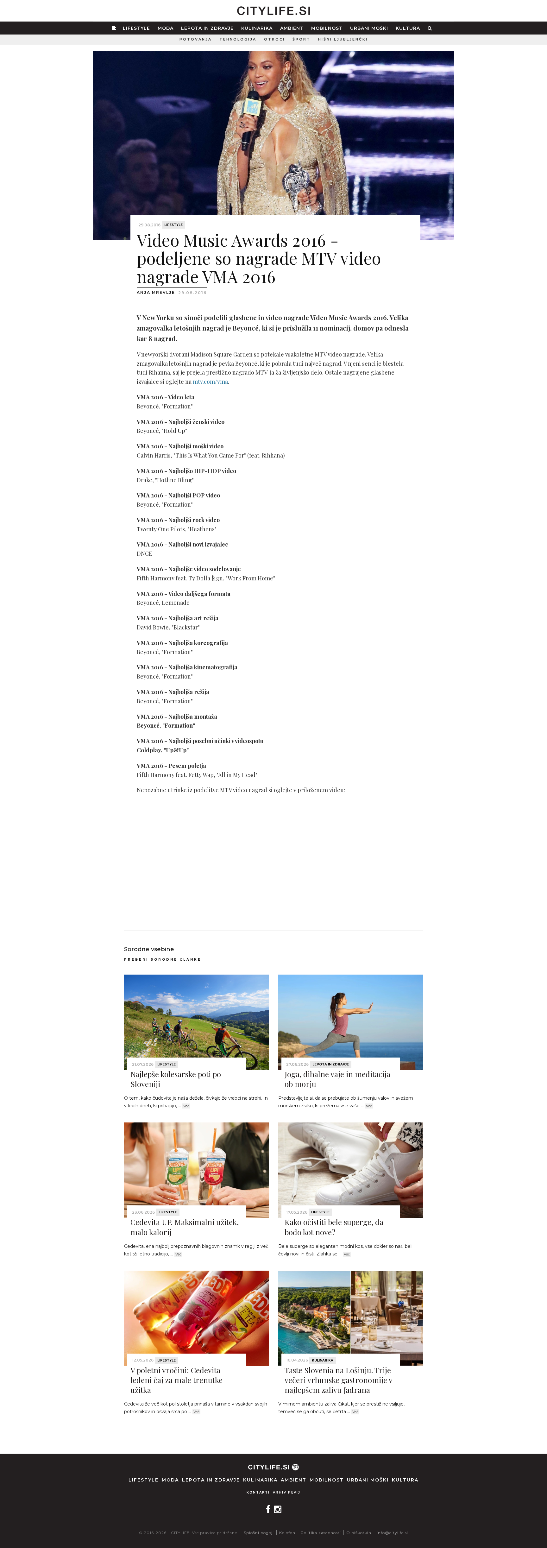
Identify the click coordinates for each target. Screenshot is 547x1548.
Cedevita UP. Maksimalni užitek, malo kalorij (184, 1227)
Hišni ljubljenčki (343, 39)
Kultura (408, 28)
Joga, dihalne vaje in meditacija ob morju (337, 1079)
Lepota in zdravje (207, 28)
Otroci (274, 39)
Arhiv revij (286, 1492)
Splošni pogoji (259, 1532)
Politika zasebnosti (321, 1532)
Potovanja (195, 39)
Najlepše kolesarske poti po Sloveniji (175, 1079)
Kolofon (287, 1532)
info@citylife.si (392, 1532)
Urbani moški (369, 28)
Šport (301, 39)
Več (186, 1106)
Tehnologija (237, 39)
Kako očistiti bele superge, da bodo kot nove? (334, 1227)
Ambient (292, 28)
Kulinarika (257, 28)
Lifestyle (136, 28)
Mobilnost (327, 28)
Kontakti (258, 1492)
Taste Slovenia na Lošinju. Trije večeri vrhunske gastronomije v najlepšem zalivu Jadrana (338, 1380)
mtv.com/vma (210, 381)
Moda (165, 28)
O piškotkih (358, 1532)
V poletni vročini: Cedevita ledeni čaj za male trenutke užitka (176, 1380)
